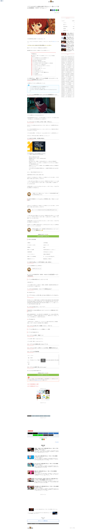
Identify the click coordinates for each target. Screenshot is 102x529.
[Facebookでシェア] (53, 10)
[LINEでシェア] (56, 10)
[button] (58, 10)
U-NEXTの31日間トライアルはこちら (43, 374)
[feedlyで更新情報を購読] (42, 439)
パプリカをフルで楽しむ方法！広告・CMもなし (39, 59)
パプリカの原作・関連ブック (36, 69)
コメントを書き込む (44, 520)
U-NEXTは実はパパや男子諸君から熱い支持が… (39, 61)
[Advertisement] (43, 15)
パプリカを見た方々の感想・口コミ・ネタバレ (39, 68)
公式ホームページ (54, 41)
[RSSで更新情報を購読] (44, 439)
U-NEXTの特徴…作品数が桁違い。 (37, 60)
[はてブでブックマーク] (54, 10)
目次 (33, 53)
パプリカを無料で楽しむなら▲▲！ (37, 74)
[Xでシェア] (51, 10)
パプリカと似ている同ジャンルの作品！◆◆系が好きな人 (40, 72)
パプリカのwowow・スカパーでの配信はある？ (39, 64)
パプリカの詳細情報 (35, 73)
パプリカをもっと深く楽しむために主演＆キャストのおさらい (41, 65)
